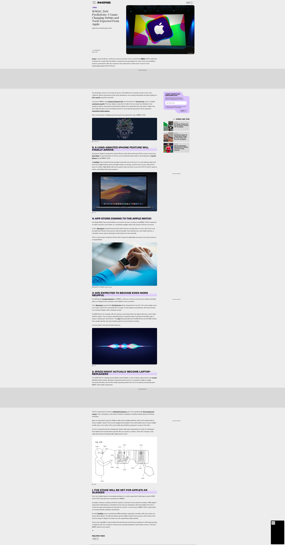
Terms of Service (170, 107)
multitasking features (119, 412)
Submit (183, 110)
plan (118, 319)
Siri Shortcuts (116, 305)
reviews (154, 378)
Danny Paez (97, 50)
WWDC (143, 59)
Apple (94, 59)
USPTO (95, 484)
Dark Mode (95, 156)
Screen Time (140, 102)
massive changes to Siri (115, 102)
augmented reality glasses (101, 111)
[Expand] (272, 522)
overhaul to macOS (98, 104)
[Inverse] (104, 3)
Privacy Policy (179, 107)
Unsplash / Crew (108, 287)
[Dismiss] (282, 522)
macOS (97, 98)
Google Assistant (108, 299)
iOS (93, 98)
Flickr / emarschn (190, 53)
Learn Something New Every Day (172, 94)
